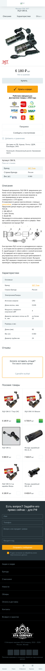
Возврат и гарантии (10, 617)
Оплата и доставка (10, 602)
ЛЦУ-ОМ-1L (6, 448)
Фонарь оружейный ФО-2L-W (32, 485)
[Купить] (18, 421)
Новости (5, 587)
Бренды (5, 572)
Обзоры (5, 594)
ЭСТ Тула (31, 168)
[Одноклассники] (35, 652)
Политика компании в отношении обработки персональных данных (22, 658)
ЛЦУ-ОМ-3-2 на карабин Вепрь (8, 485)
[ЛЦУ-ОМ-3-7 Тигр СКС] (11, 400)
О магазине (7, 579)
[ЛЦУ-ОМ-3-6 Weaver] (34, 400)
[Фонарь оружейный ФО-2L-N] (34, 436)
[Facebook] (29, 652)
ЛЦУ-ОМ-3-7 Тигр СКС (10, 411)
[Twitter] (23, 652)
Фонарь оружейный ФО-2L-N (32, 449)
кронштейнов (6, 204)
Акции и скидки (8, 564)
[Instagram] (10, 652)
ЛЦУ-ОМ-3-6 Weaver (32, 411)
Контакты (6, 609)
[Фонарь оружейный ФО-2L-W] (34, 472)
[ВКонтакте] (16, 652)
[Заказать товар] (18, 457)
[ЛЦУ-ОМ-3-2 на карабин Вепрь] (11, 472)
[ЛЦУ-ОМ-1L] (11, 436)
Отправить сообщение (22, 547)
